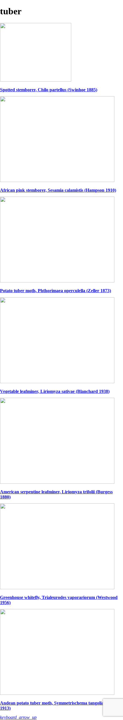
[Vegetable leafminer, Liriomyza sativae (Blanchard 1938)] (57, 381)
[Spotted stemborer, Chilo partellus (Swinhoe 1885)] (35, 80)
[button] (18, 717)
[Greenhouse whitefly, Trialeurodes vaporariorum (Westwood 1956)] (57, 587)
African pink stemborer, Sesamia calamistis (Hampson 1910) (58, 190)
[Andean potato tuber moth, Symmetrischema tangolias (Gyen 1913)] (57, 693)
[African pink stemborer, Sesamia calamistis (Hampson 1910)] (57, 180)
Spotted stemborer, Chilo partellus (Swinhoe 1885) (48, 89)
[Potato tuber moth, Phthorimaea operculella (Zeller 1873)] (57, 280)
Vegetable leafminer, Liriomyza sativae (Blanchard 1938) (55, 391)
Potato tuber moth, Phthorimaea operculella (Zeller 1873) (55, 290)
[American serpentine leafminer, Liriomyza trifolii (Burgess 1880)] (57, 482)
